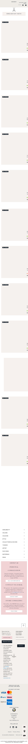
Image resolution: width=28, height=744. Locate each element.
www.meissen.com (6, 678)
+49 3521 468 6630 (22, 3)
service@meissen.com (16, 592)
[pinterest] (16, 726)
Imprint (10, 731)
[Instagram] (14, 726)
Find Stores (14, 611)
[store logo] (14, 1)
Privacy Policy (16, 731)
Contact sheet (14, 596)
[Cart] (26, 5)
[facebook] (11, 726)
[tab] (14, 530)
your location (20, 637)
